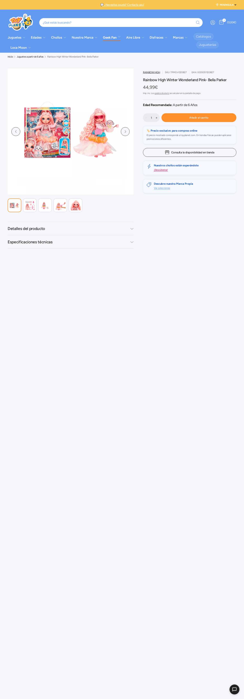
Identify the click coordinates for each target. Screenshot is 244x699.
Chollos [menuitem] (56, 37)
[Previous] (15, 131)
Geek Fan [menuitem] (110, 37)
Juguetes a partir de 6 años (30, 57)
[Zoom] (123, 78)
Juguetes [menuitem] (14, 37)
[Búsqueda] (198, 22)
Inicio (10, 57)
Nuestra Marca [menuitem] (82, 37)
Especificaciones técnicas (30, 241)
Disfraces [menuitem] (156, 37)
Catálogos (203, 36)
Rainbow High (151, 72)
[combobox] (121, 22)
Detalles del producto (26, 228)
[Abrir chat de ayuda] (234, 689)
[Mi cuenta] (212, 22)
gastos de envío (162, 93)
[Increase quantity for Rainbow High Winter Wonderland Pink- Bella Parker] (156, 117)
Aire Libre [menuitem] (133, 37)
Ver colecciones (162, 188)
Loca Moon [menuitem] (18, 47)
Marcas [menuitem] (178, 37)
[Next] (125, 131)
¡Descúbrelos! (161, 169)
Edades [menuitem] (36, 37)
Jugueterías (207, 45)
